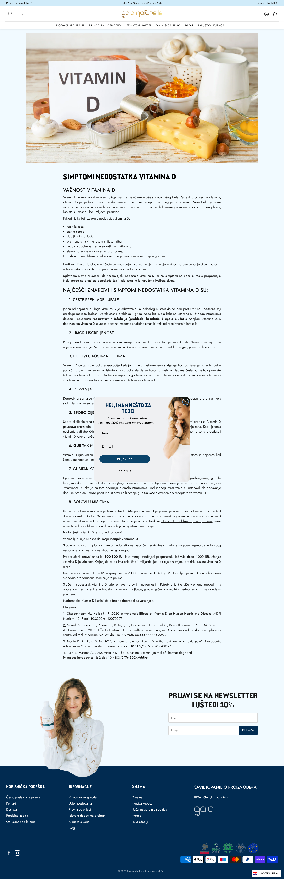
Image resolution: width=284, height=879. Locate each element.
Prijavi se (125, 459)
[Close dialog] (185, 402)
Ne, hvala (125, 470)
